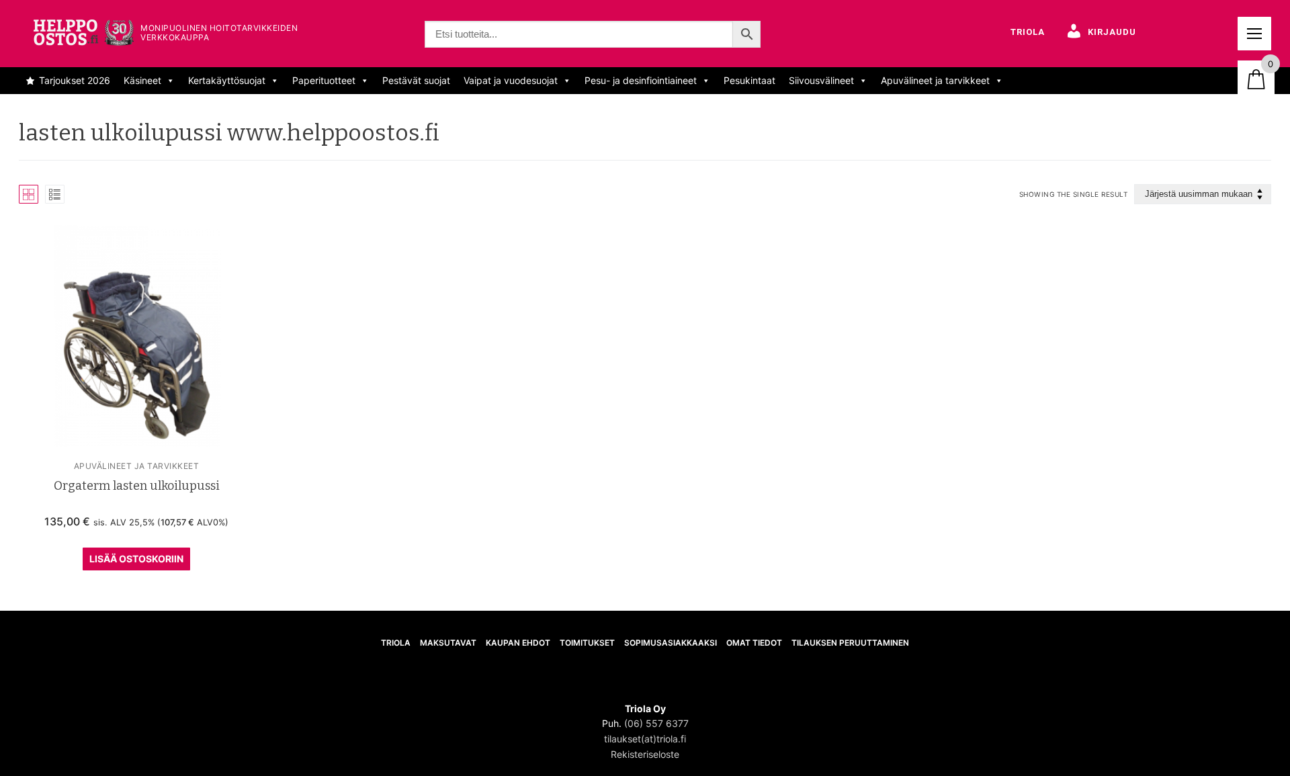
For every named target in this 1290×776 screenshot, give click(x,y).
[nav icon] (1254, 33)
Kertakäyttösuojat (226, 80)
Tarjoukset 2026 (74, 80)
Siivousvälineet (821, 80)
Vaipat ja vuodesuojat (511, 80)
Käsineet (142, 80)
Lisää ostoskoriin (136, 558)
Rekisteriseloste (645, 754)
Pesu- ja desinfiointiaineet (641, 80)
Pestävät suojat (416, 80)
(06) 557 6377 (656, 723)
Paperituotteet (323, 80)
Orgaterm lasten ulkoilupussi (137, 485)
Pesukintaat (749, 80)
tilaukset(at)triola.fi (645, 738)
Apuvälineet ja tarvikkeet (935, 80)
